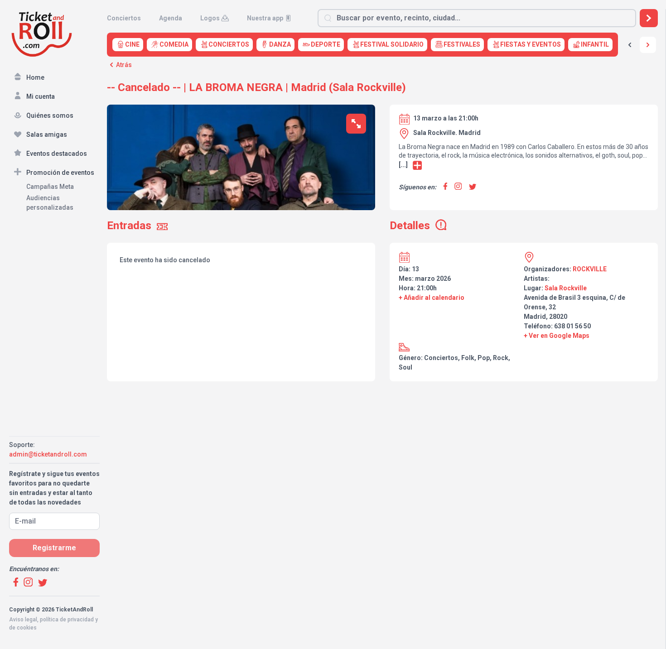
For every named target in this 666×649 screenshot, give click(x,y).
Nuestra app (265, 18)
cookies (27, 628)
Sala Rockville (566, 288)
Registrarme (54, 547)
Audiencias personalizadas (49, 202)
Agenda (170, 18)
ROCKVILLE (590, 269)
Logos (210, 18)
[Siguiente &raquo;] (648, 45)
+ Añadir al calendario (431, 297)
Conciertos (124, 18)
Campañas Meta (50, 186)
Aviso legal (23, 619)
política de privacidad (67, 619)
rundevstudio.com (73, 636)
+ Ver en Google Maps (556, 335)
